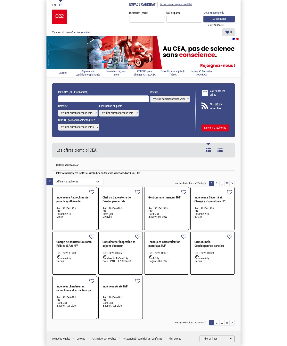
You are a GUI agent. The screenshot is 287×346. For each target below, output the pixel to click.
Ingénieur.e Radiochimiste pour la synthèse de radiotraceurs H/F (72, 201)
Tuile (208, 150)
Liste (220, 150)
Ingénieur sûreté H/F (115, 286)
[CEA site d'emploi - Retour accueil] (59, 17)
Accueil (69, 32)
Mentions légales (61, 338)
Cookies (81, 338)
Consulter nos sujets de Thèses (173, 73)
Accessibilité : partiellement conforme (142, 338)
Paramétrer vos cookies (104, 338)
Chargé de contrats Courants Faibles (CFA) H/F (74, 244)
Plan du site (174, 338)
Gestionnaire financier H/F (164, 197)
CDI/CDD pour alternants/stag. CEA (145, 73)
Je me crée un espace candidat (176, 4)
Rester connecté (215, 25)
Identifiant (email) (138, 13)
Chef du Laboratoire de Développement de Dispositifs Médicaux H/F (118, 201)
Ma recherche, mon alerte (116, 73)
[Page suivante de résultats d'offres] (232, 183)
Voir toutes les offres (217, 93)
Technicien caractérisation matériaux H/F (164, 244)
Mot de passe (173, 13)
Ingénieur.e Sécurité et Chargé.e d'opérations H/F (210, 199)
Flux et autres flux (216, 106)
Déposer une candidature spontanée (88, 73)
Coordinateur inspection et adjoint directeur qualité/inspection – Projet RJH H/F (118, 247)
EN (54, 5)
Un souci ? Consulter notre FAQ (201, 73)
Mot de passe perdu (213, 12)
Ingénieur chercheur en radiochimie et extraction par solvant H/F (74, 290)
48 (227, 183)
